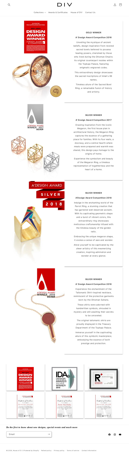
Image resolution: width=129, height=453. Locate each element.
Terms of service (73, 450)
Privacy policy (59, 450)
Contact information (89, 450)
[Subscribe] (49, 434)
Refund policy (46, 450)
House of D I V (18, 450)
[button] (9, 5)
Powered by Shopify (31, 450)
